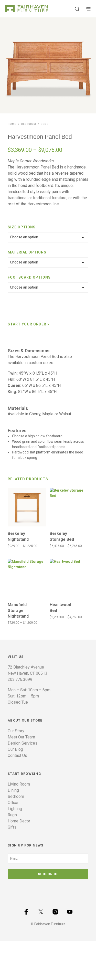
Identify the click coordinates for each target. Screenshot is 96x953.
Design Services (22, 743)
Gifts (12, 827)
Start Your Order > (29, 324)
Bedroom (28, 124)
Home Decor (19, 821)
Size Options (22, 227)
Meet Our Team (21, 737)
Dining (13, 790)
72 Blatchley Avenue (26, 667)
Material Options (27, 252)
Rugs (12, 814)
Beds (45, 124)
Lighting (15, 808)
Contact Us (17, 755)
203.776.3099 (20, 679)
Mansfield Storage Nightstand (18, 610)
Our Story (16, 730)
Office (13, 802)
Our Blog (15, 749)
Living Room (19, 784)
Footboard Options (29, 277)
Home (12, 124)
